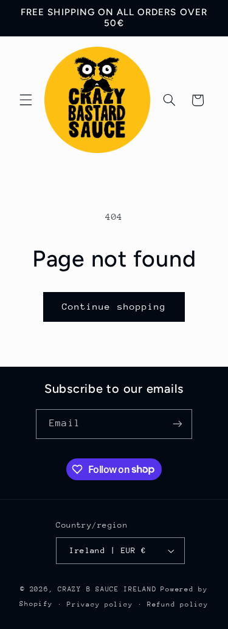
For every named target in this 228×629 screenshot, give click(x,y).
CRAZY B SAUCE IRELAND (107, 589)
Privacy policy (100, 604)
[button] (26, 100)
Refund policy (178, 604)
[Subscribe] (177, 424)
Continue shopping (114, 306)
